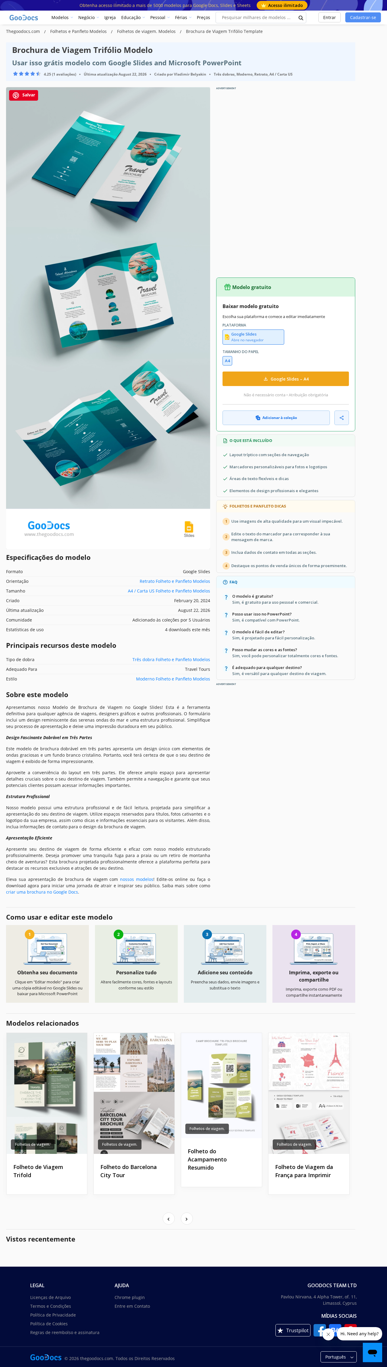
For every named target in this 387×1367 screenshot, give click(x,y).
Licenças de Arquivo (50, 1297)
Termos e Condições (50, 1306)
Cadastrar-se (363, 17)
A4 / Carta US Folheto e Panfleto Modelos (169, 591)
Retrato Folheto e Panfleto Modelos (175, 581)
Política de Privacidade (53, 1315)
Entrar (329, 17)
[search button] (301, 17)
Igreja (110, 17)
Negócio (86, 17)
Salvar (28, 95)
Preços (203, 17)
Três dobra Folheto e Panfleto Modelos (171, 659)
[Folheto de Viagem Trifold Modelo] (47, 1093)
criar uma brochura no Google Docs (42, 892)
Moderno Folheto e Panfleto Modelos (173, 679)
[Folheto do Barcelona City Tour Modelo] (134, 1093)
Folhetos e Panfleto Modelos (79, 31)
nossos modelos (136, 879)
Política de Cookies (49, 1323)
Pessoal (157, 17)
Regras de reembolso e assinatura (64, 1332)
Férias (181, 17)
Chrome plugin (130, 1297)
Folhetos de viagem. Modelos (147, 31)
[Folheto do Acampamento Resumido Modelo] (221, 1085)
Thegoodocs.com (23, 31)
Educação (131, 17)
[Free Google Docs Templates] (24, 17)
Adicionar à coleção (279, 417)
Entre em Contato (132, 1306)
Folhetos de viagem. (32, 1144)
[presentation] (169, 1219)
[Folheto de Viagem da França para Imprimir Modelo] (308, 1093)
